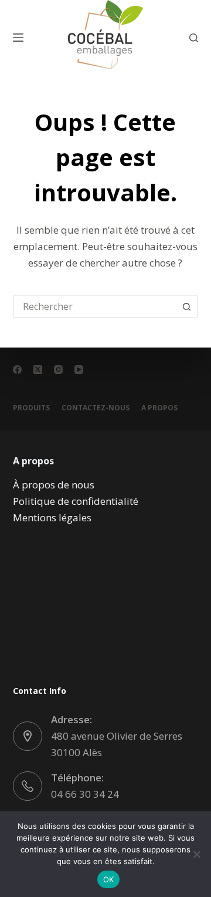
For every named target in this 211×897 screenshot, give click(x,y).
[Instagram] (58, 369)
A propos (159, 408)
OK (108, 879)
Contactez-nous (96, 408)
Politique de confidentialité (75, 501)
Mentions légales (52, 517)
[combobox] (95, 306)
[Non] (196, 854)
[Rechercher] (193, 37)
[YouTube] (78, 369)
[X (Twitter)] (37, 369)
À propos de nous (53, 484)
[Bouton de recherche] (186, 306)
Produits (31, 408)
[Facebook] (17, 369)
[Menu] (18, 37)
